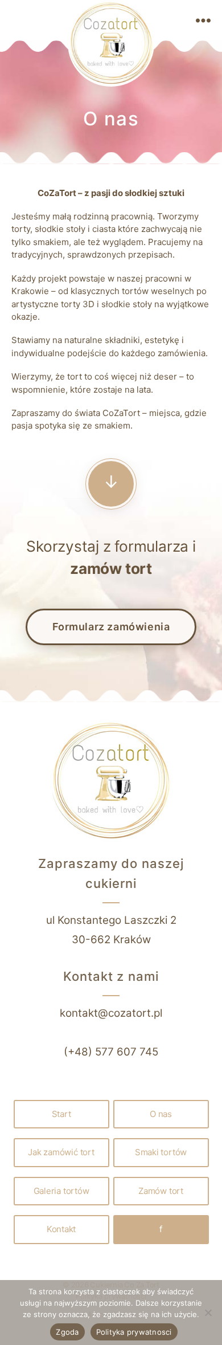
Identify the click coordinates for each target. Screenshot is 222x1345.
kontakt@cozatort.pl (111, 1013)
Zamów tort (160, 1190)
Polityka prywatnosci (134, 1331)
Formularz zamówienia (111, 627)
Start (61, 1113)
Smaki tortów (161, 1152)
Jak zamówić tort (61, 1152)
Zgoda (67, 1331)
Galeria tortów (61, 1190)
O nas (161, 1113)
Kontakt (61, 1229)
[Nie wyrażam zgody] (207, 1312)
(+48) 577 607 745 (111, 1051)
